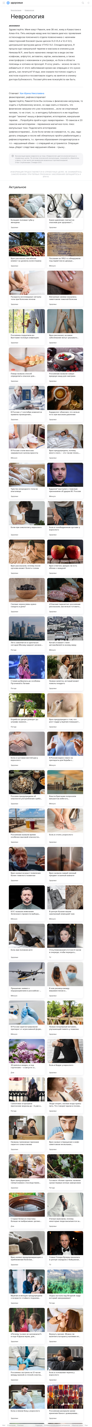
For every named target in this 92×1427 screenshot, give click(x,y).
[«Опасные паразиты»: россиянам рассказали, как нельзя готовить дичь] (65, 596)
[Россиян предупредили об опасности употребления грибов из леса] (27, 788)
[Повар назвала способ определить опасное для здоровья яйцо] (27, 366)
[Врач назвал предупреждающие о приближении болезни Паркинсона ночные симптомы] (27, 1249)
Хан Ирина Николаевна (32, 93)
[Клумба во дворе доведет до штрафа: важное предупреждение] (27, 711)
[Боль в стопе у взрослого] (65, 827)
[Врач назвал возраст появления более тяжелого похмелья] (27, 865)
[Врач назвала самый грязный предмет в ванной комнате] (65, 865)
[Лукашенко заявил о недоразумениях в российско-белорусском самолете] (27, 980)
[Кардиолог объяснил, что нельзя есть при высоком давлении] (65, 404)
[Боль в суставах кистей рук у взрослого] (27, 750)
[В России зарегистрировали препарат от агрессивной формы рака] (27, 1019)
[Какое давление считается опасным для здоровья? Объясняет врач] (65, 212)
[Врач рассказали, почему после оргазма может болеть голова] (27, 558)
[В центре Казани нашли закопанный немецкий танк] (65, 903)
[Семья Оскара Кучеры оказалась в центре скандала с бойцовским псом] (65, 1249)
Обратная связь (77, 1425)
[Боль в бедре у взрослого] (65, 1057)
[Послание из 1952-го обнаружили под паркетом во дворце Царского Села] (65, 250)
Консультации (16, 10)
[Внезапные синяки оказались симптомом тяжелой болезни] (65, 289)
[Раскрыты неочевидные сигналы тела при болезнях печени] (27, 289)
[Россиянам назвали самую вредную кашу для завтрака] (65, 366)
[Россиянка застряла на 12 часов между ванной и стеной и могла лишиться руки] (27, 1364)
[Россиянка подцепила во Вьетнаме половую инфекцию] (27, 327)
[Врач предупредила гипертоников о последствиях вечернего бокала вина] (27, 1172)
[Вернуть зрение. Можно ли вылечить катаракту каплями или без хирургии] (65, 1326)
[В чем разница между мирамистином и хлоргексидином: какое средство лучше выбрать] (65, 980)
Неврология (29, 10)
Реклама (20, 1425)
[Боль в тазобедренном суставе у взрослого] (65, 519)
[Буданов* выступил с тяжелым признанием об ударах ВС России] (65, 481)
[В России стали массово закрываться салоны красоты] (27, 442)
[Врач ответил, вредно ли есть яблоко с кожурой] (65, 558)
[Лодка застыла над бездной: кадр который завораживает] (65, 1287)
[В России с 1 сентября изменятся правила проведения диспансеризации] (27, 404)
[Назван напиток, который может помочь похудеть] (65, 673)
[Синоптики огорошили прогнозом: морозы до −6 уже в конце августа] (27, 1095)
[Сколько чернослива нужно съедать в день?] (27, 596)
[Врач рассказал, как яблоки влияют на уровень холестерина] (27, 250)
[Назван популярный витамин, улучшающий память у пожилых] (65, 1019)
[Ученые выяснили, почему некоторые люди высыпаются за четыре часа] (65, 1211)
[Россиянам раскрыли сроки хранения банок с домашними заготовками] (65, 1403)
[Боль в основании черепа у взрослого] (65, 1364)
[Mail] (8, 3)
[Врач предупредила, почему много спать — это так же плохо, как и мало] (65, 442)
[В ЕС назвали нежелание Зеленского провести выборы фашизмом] (27, 903)
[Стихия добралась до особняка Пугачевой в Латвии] (27, 673)
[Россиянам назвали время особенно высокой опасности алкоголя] (27, 827)
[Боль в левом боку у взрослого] (27, 1403)
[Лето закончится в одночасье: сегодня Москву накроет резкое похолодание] (27, 634)
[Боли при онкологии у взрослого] (27, 519)
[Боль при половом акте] (27, 942)
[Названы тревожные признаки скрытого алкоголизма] (27, 1134)
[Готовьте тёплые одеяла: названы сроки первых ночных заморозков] (65, 1172)
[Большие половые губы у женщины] (27, 212)
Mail (3, 1425)
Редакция (38, 1425)
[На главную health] (16, 3)
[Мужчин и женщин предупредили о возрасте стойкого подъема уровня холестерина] (27, 1287)
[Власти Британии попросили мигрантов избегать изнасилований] (65, 788)
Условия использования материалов (57, 1425)
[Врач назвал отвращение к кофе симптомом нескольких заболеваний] (65, 1134)
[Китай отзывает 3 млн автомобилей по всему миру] (65, 634)
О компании (11, 1425)
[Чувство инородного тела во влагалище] (27, 481)
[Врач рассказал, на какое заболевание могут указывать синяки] (65, 327)
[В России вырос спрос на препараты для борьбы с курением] (65, 750)
